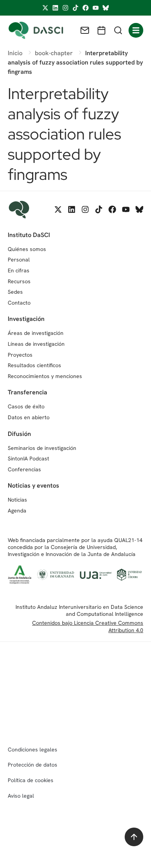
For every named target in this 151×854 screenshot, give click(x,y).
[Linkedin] (55, 8)
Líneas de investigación (36, 343)
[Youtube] (96, 8)
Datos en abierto (29, 417)
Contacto (19, 302)
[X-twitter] (45, 8)
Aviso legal (21, 795)
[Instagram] (65, 8)
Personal (19, 259)
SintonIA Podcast (28, 458)
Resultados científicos (34, 365)
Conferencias (24, 469)
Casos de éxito (26, 406)
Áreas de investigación (35, 332)
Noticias (17, 499)
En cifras (18, 270)
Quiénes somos (27, 249)
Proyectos (20, 354)
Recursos (19, 281)
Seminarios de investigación (42, 447)
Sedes (15, 291)
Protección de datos (32, 764)
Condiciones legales (32, 749)
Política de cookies (30, 780)
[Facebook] (85, 8)
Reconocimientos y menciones (45, 376)
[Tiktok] (75, 8)
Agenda (17, 510)
